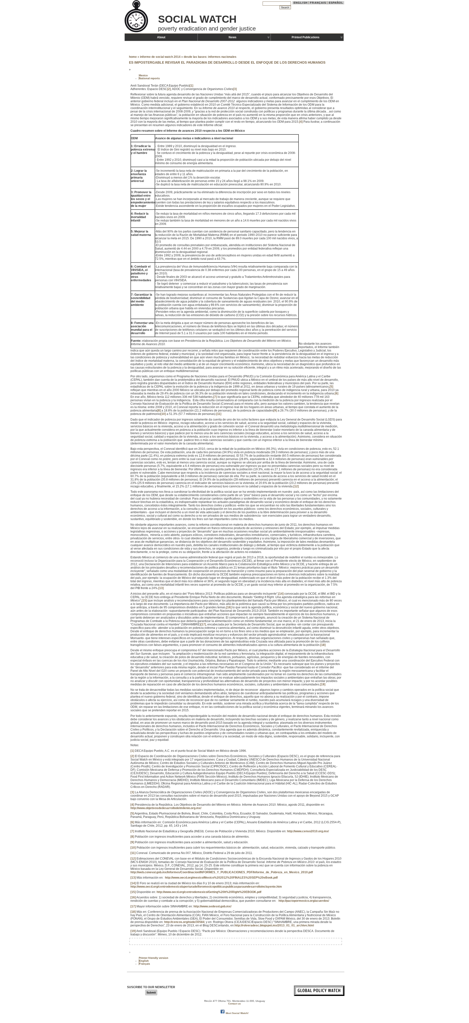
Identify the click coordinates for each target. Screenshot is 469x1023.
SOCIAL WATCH (197, 19)
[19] (322, 684)
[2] (169, 89)
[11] (218, 414)
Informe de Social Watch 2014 (160, 57)
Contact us (234, 1003)
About (161, 37)
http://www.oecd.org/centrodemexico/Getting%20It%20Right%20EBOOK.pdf (209, 892)
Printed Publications (306, 37)
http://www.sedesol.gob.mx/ (212, 906)
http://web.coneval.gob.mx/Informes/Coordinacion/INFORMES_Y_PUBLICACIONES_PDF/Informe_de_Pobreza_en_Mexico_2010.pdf (221, 872)
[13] (161, 588)
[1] (191, 85)
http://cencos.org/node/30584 (184, 922)
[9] (275, 410)
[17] (203, 624)
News (232, 37)
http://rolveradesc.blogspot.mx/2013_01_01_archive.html (274, 925)
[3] (235, 89)
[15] (144, 600)
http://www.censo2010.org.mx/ (308, 831)
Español (336, 2)
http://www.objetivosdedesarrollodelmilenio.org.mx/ (165, 808)
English (301, 2)
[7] (215, 397)
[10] (163, 414)
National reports (149, 78)
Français (318, 2)
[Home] (137, 31)
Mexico (143, 75)
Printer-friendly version (153, 957)
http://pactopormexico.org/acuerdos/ (303, 901)
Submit (151, 992)
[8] (159, 410)
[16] (229, 607)
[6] (336, 393)
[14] (281, 593)
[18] (323, 645)
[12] (296, 486)
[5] (331, 386)
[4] (301, 121)
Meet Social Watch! (237, 1013)
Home (133, 57)
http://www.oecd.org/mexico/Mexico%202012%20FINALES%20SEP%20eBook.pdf (221, 877)
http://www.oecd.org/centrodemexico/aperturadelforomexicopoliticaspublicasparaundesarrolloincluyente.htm (206, 886)
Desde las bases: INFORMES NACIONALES (210, 57)
